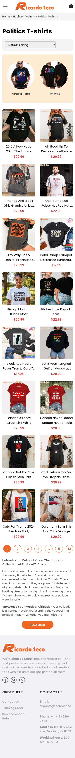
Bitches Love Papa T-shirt (56, 311)
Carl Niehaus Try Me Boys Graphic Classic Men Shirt (56, 474)
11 (59, 549)
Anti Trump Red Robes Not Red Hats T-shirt (56, 203)
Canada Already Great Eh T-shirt (19, 420)
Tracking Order (12, 708)
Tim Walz (54, 94)
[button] (16, 77)
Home (6, 16)
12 (69, 549)
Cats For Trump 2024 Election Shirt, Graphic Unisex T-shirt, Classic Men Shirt (19, 529)
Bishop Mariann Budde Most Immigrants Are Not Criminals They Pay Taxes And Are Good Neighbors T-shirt (18, 312)
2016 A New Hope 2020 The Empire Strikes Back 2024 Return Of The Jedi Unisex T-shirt (19, 149)
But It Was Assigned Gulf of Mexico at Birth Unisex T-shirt (56, 366)
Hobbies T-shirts (24, 16)
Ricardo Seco (21, 659)
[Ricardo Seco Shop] (34, 6)
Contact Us (10, 701)
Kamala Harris (21, 94)
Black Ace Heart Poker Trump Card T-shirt (18, 366)
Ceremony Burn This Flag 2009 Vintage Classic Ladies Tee (56, 529)
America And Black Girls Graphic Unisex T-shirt (19, 203)
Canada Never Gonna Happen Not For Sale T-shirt (56, 420)
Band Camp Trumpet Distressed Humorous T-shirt (56, 257)
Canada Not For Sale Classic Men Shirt (18, 474)
